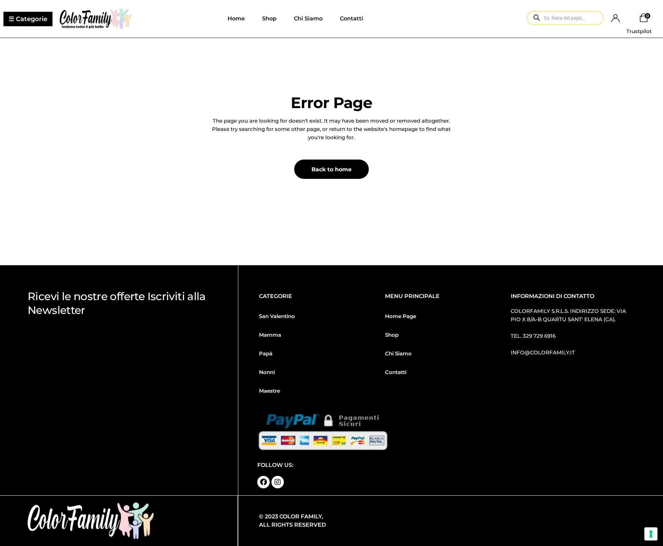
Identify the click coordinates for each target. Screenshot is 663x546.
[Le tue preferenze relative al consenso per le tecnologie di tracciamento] (650, 533)
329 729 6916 (539, 336)
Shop (391, 335)
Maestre (269, 390)
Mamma (270, 335)
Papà (265, 353)
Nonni (267, 372)
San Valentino (277, 316)
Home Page (400, 316)
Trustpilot (639, 31)
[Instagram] (277, 482)
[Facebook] (263, 482)
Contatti (395, 372)
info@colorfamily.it (543, 352)
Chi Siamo (398, 353)
